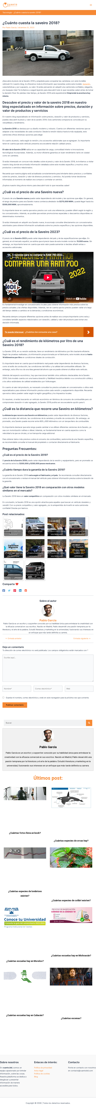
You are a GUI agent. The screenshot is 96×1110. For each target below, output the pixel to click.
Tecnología (7, 12)
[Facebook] (3, 590)
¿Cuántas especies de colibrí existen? (71, 900)
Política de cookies (42, 1074)
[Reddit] (25, 590)
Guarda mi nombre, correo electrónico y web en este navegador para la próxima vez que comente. (47, 698)
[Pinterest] (15, 590)
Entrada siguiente (82, 638)
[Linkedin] (20, 590)
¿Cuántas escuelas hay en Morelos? (25, 961)
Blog (36, 1077)
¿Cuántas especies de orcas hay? (71, 840)
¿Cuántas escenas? (71, 1018)
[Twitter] (9, 590)
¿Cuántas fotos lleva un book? (25, 833)
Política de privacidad (43, 1068)
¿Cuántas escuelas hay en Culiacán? (25, 1015)
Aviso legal (38, 1071)
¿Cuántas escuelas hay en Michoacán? (71, 955)
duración (86, 84)
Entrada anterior (13, 638)
